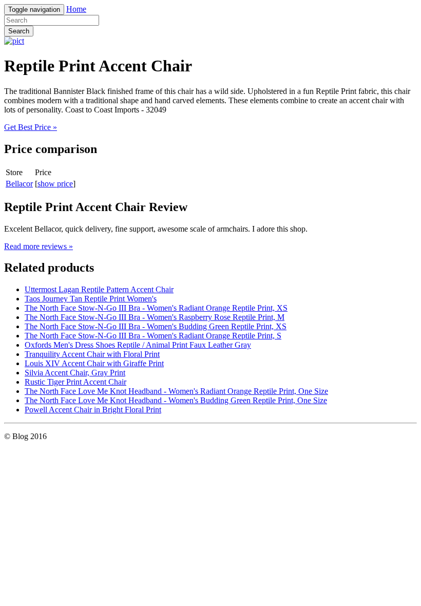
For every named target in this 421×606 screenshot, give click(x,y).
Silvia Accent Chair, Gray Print (75, 372)
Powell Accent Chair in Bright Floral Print (93, 409)
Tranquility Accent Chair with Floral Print (92, 354)
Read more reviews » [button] (38, 246)
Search (18, 31)
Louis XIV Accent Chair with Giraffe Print (94, 363)
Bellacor (19, 183)
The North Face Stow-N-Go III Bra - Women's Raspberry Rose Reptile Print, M (154, 317)
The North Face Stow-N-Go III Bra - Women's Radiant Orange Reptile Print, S (153, 335)
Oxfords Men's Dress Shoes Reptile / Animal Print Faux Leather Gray (138, 344)
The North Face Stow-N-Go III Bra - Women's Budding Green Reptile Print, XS (155, 326)
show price (55, 183)
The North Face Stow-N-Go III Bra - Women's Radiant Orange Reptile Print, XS (156, 308)
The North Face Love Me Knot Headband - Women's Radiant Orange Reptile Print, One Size (176, 391)
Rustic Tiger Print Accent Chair (75, 381)
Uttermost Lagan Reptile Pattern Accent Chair (99, 289)
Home (76, 9)
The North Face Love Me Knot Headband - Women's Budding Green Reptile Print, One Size (176, 400)
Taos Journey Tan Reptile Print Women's (91, 298)
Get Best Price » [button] (30, 127)
